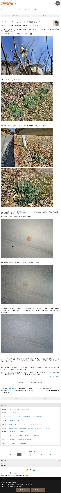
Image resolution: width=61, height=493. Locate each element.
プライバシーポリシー (20, 484)
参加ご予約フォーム (32, 390)
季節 (36, 25)
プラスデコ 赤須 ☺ (54, 377)
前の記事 (15, 15)
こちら (10, 390)
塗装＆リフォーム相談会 (9, 388)
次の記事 (45, 15)
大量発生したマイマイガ (25, 212)
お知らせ (31, 25)
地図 (27, 475)
